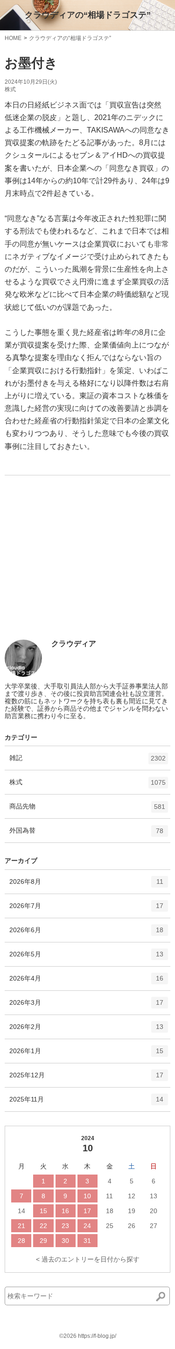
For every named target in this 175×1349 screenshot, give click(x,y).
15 (43, 1211)
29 (43, 1240)
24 (87, 1225)
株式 (10, 89)
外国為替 (86, 834)
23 (65, 1225)
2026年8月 (86, 885)
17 (87, 1211)
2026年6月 (86, 934)
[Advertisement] (75, 571)
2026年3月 (86, 1006)
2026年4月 (86, 982)
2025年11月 (86, 1103)
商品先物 (87, 810)
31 (87, 1240)
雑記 (87, 762)
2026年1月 (86, 1055)
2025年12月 (86, 1079)
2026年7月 (86, 910)
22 (43, 1225)
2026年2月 (86, 1030)
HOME (13, 38)
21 (21, 1225)
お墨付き (31, 63)
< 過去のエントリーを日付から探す (88, 1259)
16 (65, 1211)
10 (87, 1196)
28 (21, 1240)
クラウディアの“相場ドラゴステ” (88, 15)
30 (65, 1240)
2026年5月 (86, 958)
